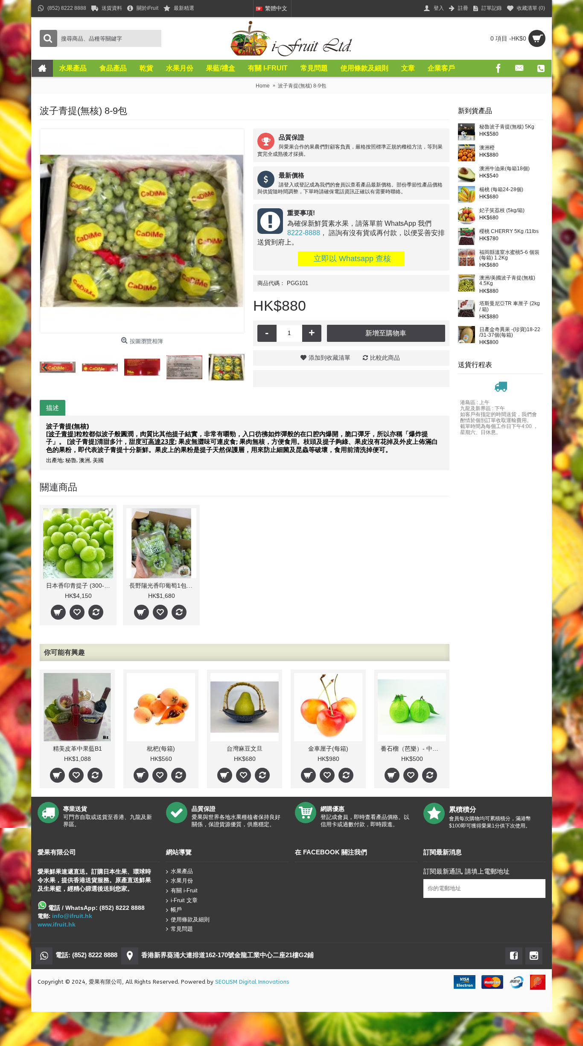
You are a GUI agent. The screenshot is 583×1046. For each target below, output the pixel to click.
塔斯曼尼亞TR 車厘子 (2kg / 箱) (509, 306)
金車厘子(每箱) (328, 748)
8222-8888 (303, 232)
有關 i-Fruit (184, 890)
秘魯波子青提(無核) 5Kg (506, 127)
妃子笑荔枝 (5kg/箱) (502, 210)
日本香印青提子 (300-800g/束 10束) (79, 585)
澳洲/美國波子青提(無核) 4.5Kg (507, 280)
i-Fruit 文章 (184, 900)
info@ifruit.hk (72, 915)
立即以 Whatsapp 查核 (351, 258)
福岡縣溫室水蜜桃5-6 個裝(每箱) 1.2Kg (509, 255)
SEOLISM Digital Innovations (252, 982)
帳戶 (176, 909)
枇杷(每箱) (161, 748)
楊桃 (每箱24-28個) (501, 189)
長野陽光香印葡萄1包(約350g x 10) (162, 585)
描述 (52, 407)
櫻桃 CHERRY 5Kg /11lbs (509, 231)
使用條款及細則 (190, 919)
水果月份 (182, 880)
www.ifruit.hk (57, 924)
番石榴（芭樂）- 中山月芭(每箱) (413, 748)
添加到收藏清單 (329, 357)
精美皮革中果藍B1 (77, 748)
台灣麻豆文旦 (244, 748)
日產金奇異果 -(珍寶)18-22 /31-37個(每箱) (509, 332)
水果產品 (182, 871)
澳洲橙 (487, 148)
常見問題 (182, 929)
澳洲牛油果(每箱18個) (504, 169)
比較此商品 (385, 357)
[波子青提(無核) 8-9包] (142, 230)
